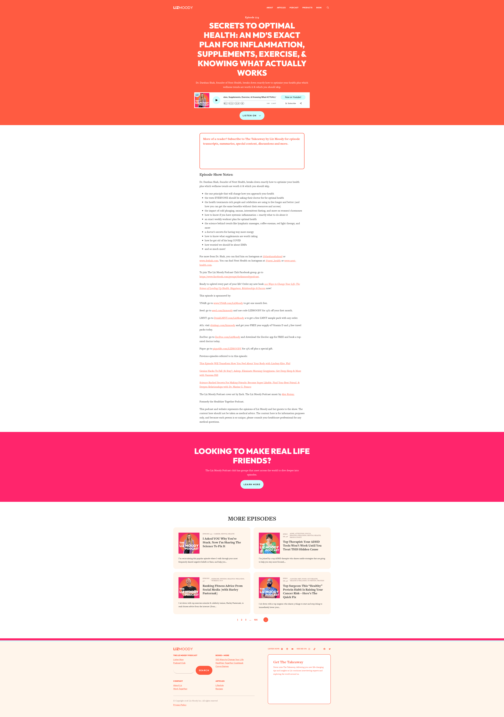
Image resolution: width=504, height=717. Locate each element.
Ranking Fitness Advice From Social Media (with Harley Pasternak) (223, 589)
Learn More (252, 484)
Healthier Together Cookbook (229, 663)
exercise (215, 579)
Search (204, 670)
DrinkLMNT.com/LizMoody (229, 318)
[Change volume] (242, 103)
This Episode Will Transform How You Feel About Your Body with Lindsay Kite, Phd (245, 363)
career (217, 534)
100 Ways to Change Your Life (230, 659)
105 (256, 619)
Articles (281, 7)
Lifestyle (220, 685)
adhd (292, 533)
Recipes (219, 688)
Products (307, 7)
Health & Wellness (298, 535)
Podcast (294, 7)
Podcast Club (179, 663)
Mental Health (227, 534)
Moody (186, 7)
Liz (176, 7)
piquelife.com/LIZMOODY (227, 348)
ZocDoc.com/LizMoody (227, 337)
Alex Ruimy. (288, 394)
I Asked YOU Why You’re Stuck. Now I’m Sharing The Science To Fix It (222, 542)
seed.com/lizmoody (222, 310)
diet (299, 579)
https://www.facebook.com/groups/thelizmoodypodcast (229, 276)
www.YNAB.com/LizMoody (228, 303)
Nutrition (312, 581)
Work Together (180, 688)
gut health (312, 579)
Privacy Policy (179, 704)
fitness (223, 579)
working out (217, 581)
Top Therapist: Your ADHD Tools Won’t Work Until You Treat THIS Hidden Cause (302, 545)
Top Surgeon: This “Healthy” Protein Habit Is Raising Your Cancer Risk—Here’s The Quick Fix (303, 591)
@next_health (273, 260)
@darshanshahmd (272, 256)
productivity (296, 537)
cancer (293, 579)
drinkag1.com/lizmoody (222, 325)
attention (299, 533)
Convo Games (222, 666)
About (270, 7)
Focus (308, 533)
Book (319, 7)
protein (320, 581)
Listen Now (178, 659)
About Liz (177, 685)
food (304, 579)
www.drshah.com (209, 260)
